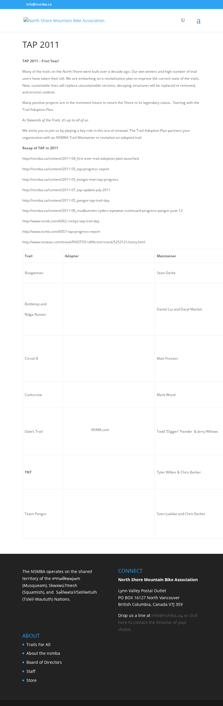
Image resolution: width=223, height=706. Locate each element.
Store (31, 680)
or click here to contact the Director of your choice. (157, 622)
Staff (30, 671)
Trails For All (38, 644)
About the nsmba (43, 653)
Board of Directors (44, 662)
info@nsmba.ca (167, 615)
